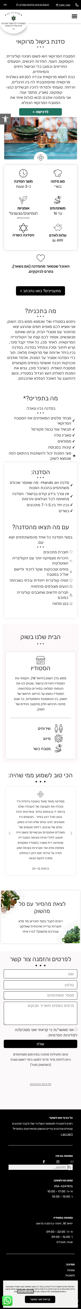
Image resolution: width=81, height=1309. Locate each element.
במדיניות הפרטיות (25, 1292)
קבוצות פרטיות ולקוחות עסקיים (34, 4)
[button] (5, 119)
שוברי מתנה (64, 5)
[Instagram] (58, 1161)
